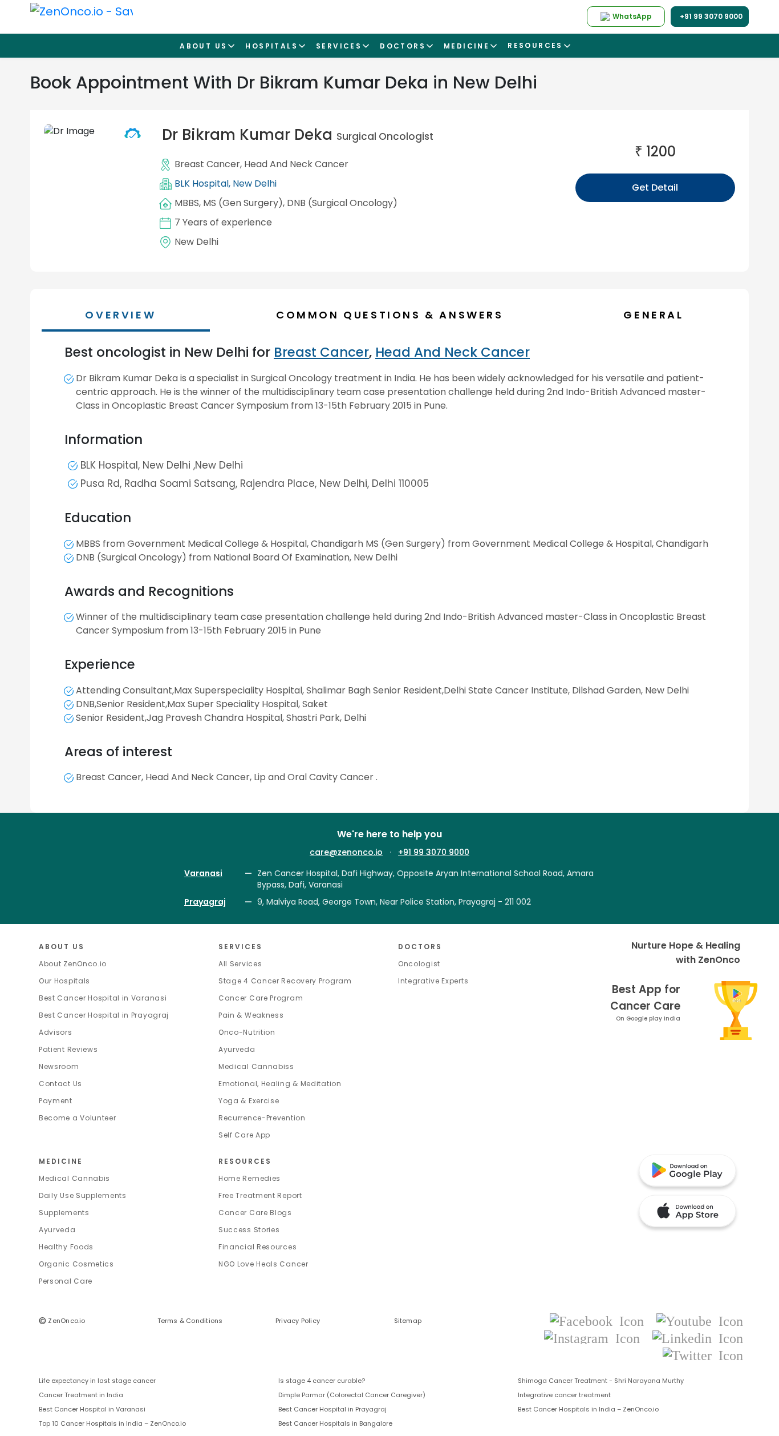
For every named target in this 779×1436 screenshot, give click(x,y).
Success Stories (249, 1230)
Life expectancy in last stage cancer (97, 1380)
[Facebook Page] (600, 1320)
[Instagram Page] (595, 1337)
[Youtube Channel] (699, 1320)
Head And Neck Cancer (296, 164)
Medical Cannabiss (256, 1066)
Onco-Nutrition (246, 1032)
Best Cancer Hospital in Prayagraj (104, 1015)
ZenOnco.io (62, 1320)
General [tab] (653, 315)
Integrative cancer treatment (564, 1394)
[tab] (395, 314)
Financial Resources (257, 1247)
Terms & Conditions (190, 1320)
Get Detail (655, 187)
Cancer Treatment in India (81, 1394)
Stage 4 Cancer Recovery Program (285, 981)
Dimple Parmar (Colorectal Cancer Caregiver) (351, 1394)
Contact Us (60, 1083)
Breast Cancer (207, 164)
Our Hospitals (64, 981)
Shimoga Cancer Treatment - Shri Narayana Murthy (601, 1380)
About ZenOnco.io (73, 964)
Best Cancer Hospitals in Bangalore (335, 1423)
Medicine (61, 1161)
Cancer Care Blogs (255, 1212)
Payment (55, 1101)
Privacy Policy (297, 1320)
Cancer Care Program (260, 998)
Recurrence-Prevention (262, 1118)
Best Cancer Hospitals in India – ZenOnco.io (588, 1409)
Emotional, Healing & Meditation (280, 1083)
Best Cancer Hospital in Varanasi (103, 998)
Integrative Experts (433, 981)
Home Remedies (249, 1178)
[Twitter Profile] (703, 1355)
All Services (240, 964)
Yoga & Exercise (248, 1101)
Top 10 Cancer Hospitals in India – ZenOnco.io (112, 1423)
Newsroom (59, 1066)
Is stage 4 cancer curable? (321, 1380)
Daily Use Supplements (83, 1195)
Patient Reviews (68, 1049)
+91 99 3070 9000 (433, 852)
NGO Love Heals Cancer (263, 1264)
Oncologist (419, 964)
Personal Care (65, 1281)
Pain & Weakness (251, 1015)
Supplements (64, 1212)
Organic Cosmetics (76, 1264)
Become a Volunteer (77, 1118)
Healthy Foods (66, 1247)
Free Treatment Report (260, 1195)
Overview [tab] (120, 315)
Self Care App (244, 1135)
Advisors (55, 1032)
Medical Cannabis (74, 1178)
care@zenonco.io (346, 852)
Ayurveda (236, 1049)
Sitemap (408, 1320)
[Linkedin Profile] (697, 1337)
